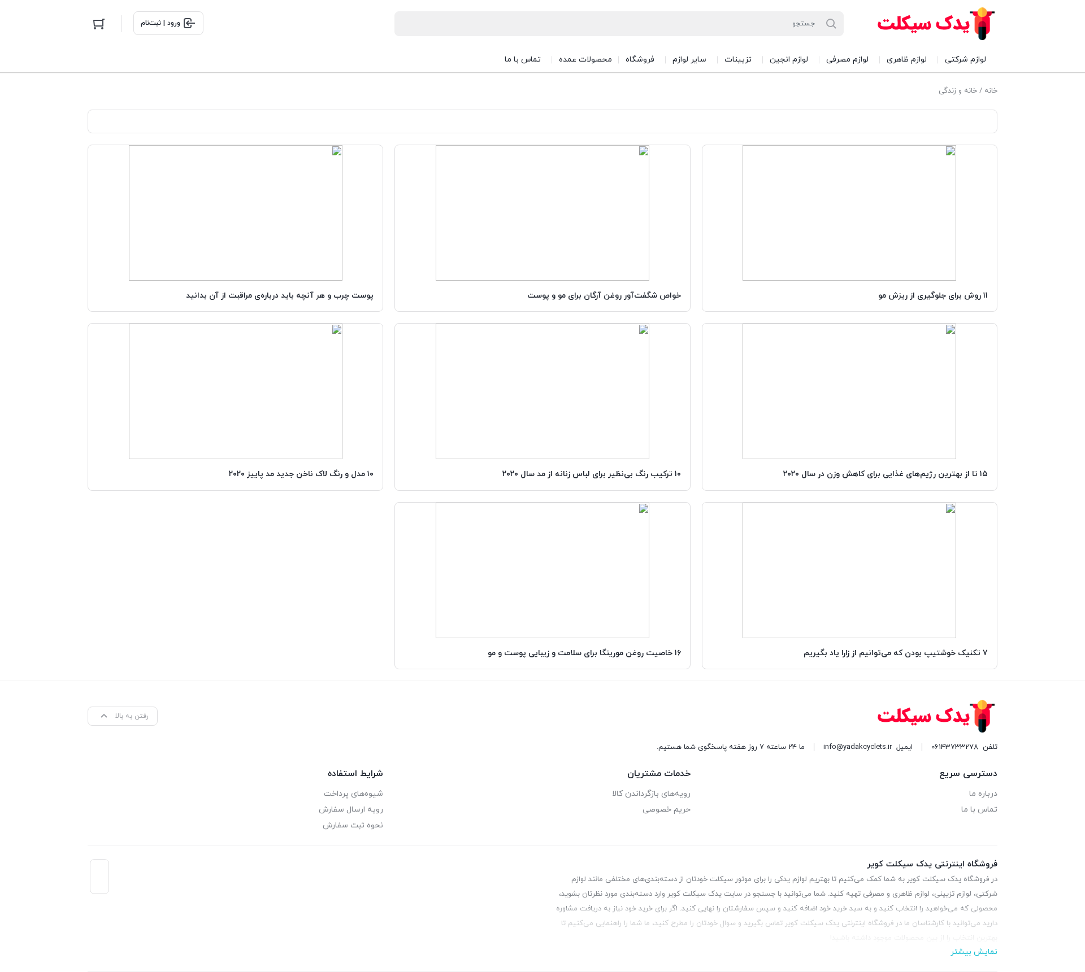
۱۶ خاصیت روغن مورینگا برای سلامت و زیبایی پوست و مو (584, 653)
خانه (990, 91)
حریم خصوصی (666, 809)
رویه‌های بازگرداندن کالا (651, 793)
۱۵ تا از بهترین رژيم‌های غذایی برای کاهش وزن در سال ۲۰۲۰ (885, 474)
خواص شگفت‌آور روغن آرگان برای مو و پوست (604, 295)
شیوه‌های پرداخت (353, 793)
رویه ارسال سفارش (351, 809)
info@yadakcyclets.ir (857, 747)
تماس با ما (979, 809)
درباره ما (983, 793)
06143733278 (954, 747)
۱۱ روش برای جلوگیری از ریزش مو (933, 295)
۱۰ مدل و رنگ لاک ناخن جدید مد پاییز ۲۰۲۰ (301, 474)
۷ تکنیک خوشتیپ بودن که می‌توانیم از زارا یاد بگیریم (896, 653)
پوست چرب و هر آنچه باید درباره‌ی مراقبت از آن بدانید (280, 295)
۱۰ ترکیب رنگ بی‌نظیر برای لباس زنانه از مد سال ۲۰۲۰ (591, 474)
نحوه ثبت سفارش (353, 825)
